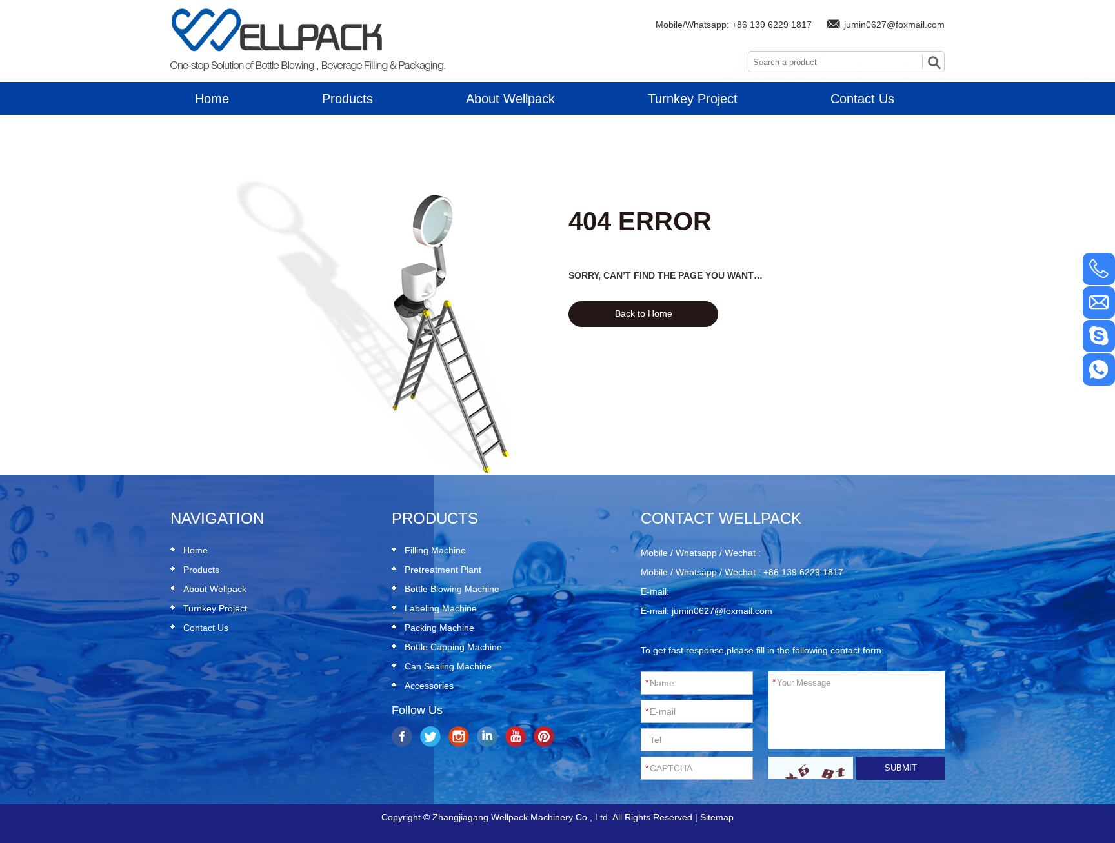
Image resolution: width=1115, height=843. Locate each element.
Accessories (429, 685)
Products (347, 99)
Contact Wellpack (721, 518)
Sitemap (717, 817)
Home (212, 99)
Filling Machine (435, 550)
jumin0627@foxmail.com (894, 24)
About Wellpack (510, 99)
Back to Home (643, 313)
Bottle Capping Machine (453, 647)
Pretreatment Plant (443, 569)
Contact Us (862, 99)
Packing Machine (439, 627)
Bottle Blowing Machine (452, 589)
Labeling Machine (441, 608)
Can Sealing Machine (448, 666)
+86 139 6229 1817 (772, 24)
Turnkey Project (693, 99)
